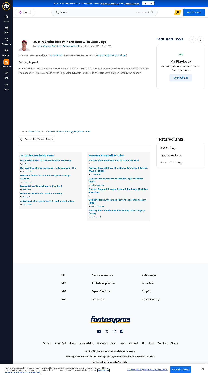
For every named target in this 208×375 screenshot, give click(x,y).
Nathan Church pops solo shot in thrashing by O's (48, 168)
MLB (64, 283)
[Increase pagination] (200, 39)
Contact (133, 343)
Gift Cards (98, 299)
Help (151, 343)
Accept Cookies (180, 369)
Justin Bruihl (56, 55)
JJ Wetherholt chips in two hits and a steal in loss (47, 201)
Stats (87, 131)
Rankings (69, 131)
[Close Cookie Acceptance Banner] (202, 368)
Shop (145, 291)
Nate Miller (27, 189)
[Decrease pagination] (192, 39)
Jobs (122, 343)
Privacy (47, 343)
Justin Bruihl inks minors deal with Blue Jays (69, 42)
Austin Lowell (96, 217)
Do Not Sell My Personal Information (110, 362)
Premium (162, 343)
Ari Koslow (26, 164)
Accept (148, 3)
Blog (113, 343)
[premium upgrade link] (177, 12)
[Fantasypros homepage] (6, 7)
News (61, 131)
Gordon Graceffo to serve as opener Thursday (46, 160)
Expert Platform (101, 291)
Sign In (174, 343)
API (143, 343)
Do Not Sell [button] (60, 343)
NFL (64, 275)
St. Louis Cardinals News (37, 155)
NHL (64, 299)
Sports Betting (150, 299)
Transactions (34, 131)
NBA (64, 291)
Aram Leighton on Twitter (111, 55)
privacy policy (109, 3)
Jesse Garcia (43, 46)
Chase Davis (27, 171)
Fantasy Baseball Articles (106, 155)
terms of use (131, 3)
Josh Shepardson (97, 185)
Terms (73, 343)
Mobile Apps (149, 275)
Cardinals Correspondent (65, 46)
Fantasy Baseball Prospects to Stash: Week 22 (114, 160)
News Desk (148, 283)
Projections (79, 131)
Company (102, 343)
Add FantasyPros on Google (39, 139)
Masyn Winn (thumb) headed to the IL (41, 186)
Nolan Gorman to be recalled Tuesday (41, 193)
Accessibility (86, 343)
